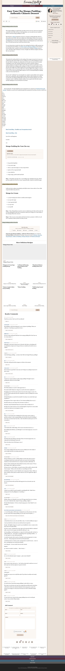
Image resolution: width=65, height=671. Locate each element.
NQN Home (32, 662)
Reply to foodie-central (9, 373)
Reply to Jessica (8, 578)
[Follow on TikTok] (29, 642)
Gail (4, 360)
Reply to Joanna (8, 592)
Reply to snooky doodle (9, 330)
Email (36, 230)
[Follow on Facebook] (32, 642)
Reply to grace (8, 433)
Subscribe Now (55, 19)
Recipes (12, 5)
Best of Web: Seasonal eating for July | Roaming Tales (12, 510)
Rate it (6, 613)
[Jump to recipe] (9, 21)
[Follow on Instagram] (23, 642)
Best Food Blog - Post (11, 129)
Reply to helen (8, 601)
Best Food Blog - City (11, 133)
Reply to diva (8, 422)
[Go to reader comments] (6, 21)
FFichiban (5, 447)
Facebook (19, 230)
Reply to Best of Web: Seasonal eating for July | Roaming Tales (15, 515)
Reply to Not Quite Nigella (9, 410)
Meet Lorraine (56, 13)
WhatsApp (31, 230)
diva (5, 413)
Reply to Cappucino (8, 357)
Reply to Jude (8, 494)
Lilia (5, 376)
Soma (5, 436)
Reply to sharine (8, 550)
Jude (5, 488)
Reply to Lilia (7, 382)
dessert (9, 39)
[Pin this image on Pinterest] (46, 27)
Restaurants (32, 5)
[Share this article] (4, 21)
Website (21, 613)
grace (5, 425)
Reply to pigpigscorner (9, 339)
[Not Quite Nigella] (32, 2)
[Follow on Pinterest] (26, 642)
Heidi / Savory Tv (6, 342)
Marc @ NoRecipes (7, 479)
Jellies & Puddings (17, 236)
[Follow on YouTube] (17, 642)
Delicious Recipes (36, 236)
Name (6, 609)
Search (37, 17)
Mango (14, 36)
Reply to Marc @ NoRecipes (10, 485)
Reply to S (7, 321)
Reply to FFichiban (8, 453)
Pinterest (25, 230)
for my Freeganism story (24, 129)
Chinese (35, 235)
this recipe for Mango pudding (28, 46)
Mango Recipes (25, 236)
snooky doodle (6, 324)
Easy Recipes (9, 236)
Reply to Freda (8, 567)
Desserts (40, 235)
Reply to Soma (8, 444)
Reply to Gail (7, 364)
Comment (6, 617)
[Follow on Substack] (20, 642)
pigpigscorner (6, 333)
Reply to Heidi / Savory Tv (9, 349)
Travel (52, 5)
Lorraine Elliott (34, 667)
